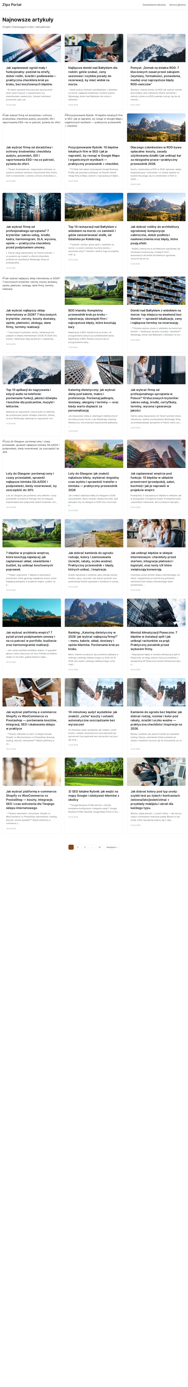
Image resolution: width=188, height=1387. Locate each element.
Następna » (111, 847)
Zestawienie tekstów (154, 4)
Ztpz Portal (11, 5)
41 (100, 847)
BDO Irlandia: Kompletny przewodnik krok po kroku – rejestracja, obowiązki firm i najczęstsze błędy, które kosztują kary (92, 319)
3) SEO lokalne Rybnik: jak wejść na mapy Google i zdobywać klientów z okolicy (93, 795)
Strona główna (177, 4)
